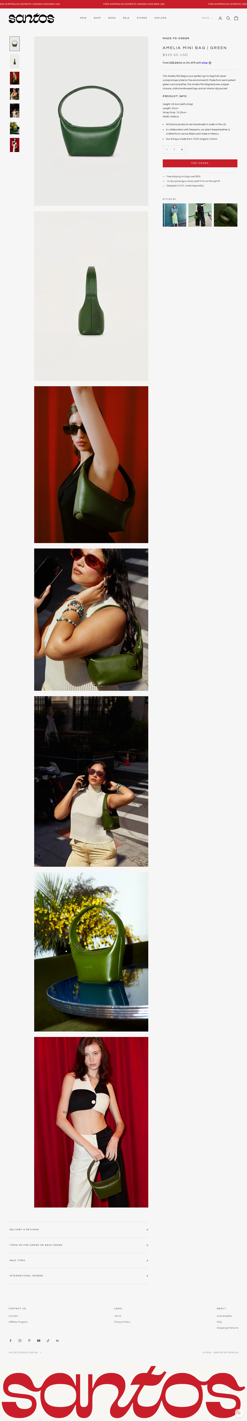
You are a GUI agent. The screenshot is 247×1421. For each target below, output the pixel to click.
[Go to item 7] (15, 145)
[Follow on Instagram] (20, 1340)
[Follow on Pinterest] (29, 1340)
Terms (117, 1316)
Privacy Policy (122, 1322)
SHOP (97, 18)
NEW (83, 18)
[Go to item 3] (15, 78)
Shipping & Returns (227, 1328)
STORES (142, 18)
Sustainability (224, 1316)
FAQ (219, 1322)
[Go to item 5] (15, 110)
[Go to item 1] (15, 43)
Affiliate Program (18, 1322)
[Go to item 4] (15, 94)
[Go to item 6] (15, 128)
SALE (126, 18)
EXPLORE (161, 18)
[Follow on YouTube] (39, 1340)
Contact (13, 1316)
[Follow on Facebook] (10, 1340)
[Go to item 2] (15, 61)
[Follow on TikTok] (48, 1340)
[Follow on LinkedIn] (57, 1340)
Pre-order (200, 163)
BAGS (112, 18)
